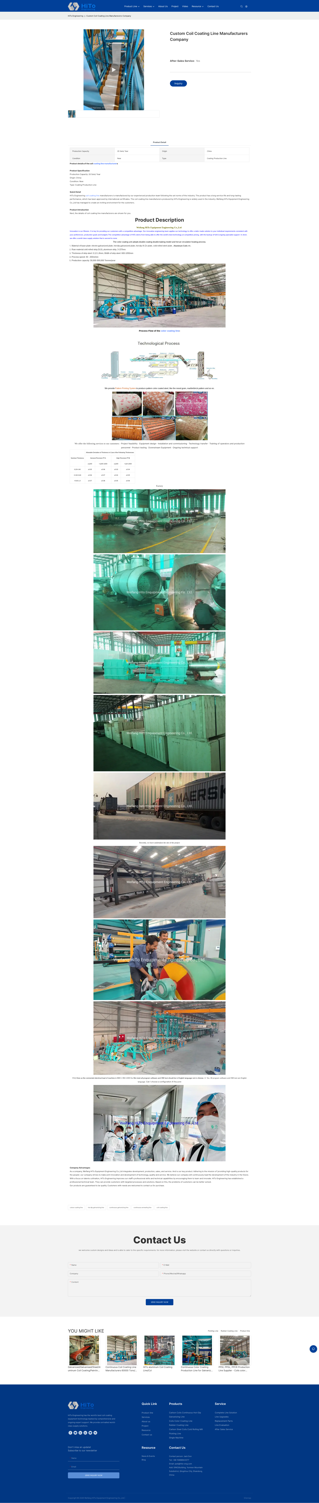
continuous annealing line (142, 1207)
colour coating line (76, 1207)
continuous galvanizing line (118, 1207)
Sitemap (247, 1498)
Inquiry (178, 83)
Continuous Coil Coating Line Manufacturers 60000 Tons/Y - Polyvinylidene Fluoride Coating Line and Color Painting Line (121, 1369)
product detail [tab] (159, 142)
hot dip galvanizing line (96, 1207)
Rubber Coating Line (229, 1331)
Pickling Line (213, 1331)
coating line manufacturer (105, 163)
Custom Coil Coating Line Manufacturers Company (108, 16)
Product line (245, 1331)
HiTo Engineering (75, 16)
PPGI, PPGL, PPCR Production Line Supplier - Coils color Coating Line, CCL (234, 1369)
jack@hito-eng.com (183, 1464)
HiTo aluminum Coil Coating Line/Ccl (157, 1369)
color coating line (170, 331)
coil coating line (92, 195)
